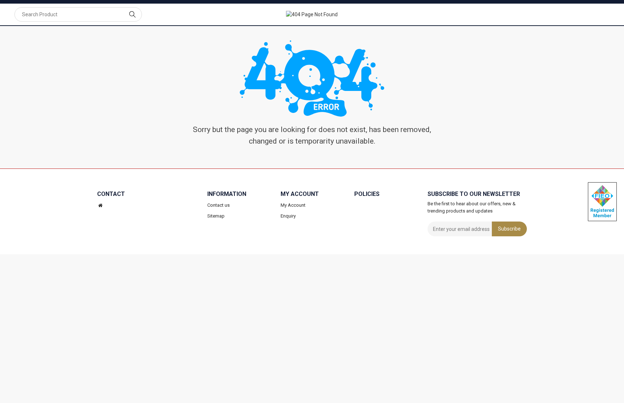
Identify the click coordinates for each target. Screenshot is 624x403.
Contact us (218, 205)
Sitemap (216, 216)
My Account (293, 205)
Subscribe (509, 229)
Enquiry (288, 216)
